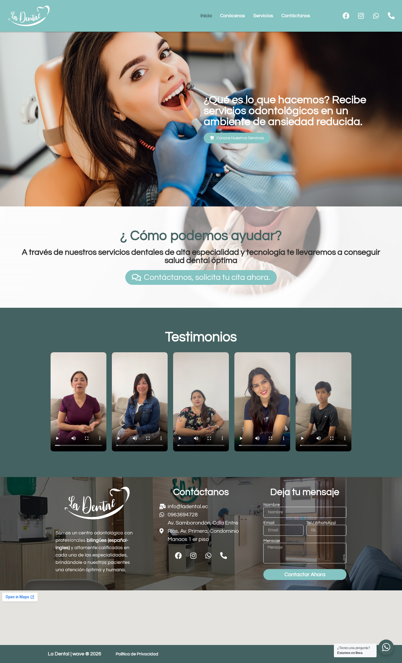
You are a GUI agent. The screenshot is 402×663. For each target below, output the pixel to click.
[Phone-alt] (391, 16)
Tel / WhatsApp (321, 522)
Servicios (263, 15)
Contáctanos (295, 15)
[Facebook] (346, 16)
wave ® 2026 (86, 653)
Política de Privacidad (137, 654)
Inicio (206, 15)
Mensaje (271, 540)
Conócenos (232, 15)
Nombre (271, 504)
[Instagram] (361, 16)
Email (268, 522)
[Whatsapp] (376, 16)
